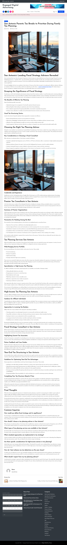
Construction (47, 501)
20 (12, 505)
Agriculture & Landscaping (50, 496)
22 (17, 505)
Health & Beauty (48, 514)
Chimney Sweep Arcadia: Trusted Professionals (33, 507)
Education (47, 503)
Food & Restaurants (49, 511)
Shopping (46, 531)
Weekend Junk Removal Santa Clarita (31, 497)
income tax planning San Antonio (45, 86)
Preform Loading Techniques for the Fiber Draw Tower (33, 495)
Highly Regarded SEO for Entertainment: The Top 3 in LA (33, 505)
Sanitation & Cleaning (49, 527)
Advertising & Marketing (49, 494)
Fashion (46, 505)
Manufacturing (48, 522)
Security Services (48, 529)
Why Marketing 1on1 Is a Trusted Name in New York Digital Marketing (33, 501)
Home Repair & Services (49, 518)
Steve (13, 469)
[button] (61, 12)
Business (6, 21)
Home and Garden (48, 516)
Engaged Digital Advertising (10, 6)
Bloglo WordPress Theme (47, 542)
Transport (46, 533)
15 (17, 503)
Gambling (47, 512)
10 (3, 503)
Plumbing (46, 524)
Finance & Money (48, 509)
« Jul (4, 514)
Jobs (45, 520)
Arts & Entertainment (49, 497)
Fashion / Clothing (48, 507)
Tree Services (47, 535)
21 (14, 505)
